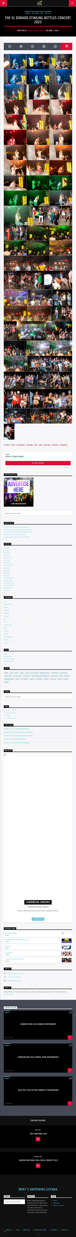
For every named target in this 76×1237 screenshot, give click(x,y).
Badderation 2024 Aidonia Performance (16, 527)
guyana (30, 445)
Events (27, 13)
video (66, 679)
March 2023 (7, 563)
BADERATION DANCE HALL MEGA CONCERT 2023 (38, 1160)
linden (66, 676)
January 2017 (8, 588)
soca (60, 679)
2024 (27, 673)
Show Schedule (11, 713)
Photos (48, 13)
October (6, 631)
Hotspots (7, 616)
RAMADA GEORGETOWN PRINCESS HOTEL (17, 939)
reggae (53, 679)
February (6, 613)
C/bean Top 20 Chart (40, 1230)
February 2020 (8, 578)
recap (46, 679)
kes (36, 445)
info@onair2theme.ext (14, 981)
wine (6, 682)
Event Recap (8, 604)
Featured (35, 13)
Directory (27, 1230)
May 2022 (7, 573)
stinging (63, 445)
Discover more (9, 994)
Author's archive (38, 463)
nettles (47, 445)
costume (8, 676)
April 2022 (7, 575)
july (5, 619)
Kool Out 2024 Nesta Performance (15, 535)
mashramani (9, 679)
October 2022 (8, 565)
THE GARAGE (8, 952)
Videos (6, 640)
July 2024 (7, 548)
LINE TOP (7, 946)
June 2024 (7, 550)
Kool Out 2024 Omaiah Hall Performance (17, 537)
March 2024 (7, 558)
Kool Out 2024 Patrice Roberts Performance (18, 532)
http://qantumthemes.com (15, 973)
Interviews (56, 1203)
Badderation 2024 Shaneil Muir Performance (18, 529)
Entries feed (7, 656)
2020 (11, 673)
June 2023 (7, 560)
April (5, 601)
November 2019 (9, 585)
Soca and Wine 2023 (38, 1133)
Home (8, 710)
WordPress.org (8, 661)
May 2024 (7, 553)
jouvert (54, 676)
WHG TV (6, 643)
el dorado (21, 445)
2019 (6, 673)
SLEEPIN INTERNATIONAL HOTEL (14, 959)
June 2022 (7, 570)
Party (32, 679)
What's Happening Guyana (38, 1189)
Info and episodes (38, 919)
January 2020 (8, 580)
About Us (9, 1230)
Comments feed (9, 659)
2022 (16, 673)
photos (55, 445)
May (41, 13)
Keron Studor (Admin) (36, 30)
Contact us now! (11, 718)
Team (17, 1230)
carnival (54, 673)
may (40, 445)
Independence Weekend (40, 676)
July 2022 (7, 568)
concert (63, 673)
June (5, 622)
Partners (54, 1230)
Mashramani (8, 625)
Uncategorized (8, 637)
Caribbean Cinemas (11, 933)
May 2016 (7, 590)
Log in (6, 654)
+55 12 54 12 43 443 (13, 977)
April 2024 (7, 555)
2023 (13, 445)
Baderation (44, 673)
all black (34, 673)
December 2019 (9, 583)
